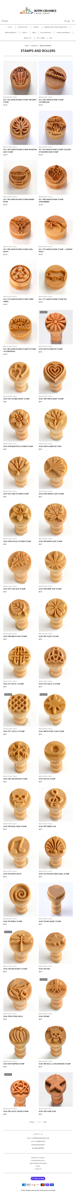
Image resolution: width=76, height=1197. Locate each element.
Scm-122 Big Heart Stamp (50, 921)
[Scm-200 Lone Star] (56, 1089)
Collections (34, 45)
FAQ (50, 38)
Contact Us (38, 1169)
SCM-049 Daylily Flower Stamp (17, 541)
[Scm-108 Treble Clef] (56, 804)
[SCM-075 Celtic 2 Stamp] (56, 662)
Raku (34, 32)
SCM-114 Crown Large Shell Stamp (54, 874)
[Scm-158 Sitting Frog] (20, 994)
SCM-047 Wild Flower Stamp (16, 494)
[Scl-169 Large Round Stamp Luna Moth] (20, 227)
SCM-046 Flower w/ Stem (50, 446)
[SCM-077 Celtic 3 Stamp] (20, 709)
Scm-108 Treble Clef (47, 826)
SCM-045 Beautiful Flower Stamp (18, 446)
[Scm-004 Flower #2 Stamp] (56, 327)
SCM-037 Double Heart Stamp (16, 399)
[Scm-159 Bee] (56, 994)
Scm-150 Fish (44, 969)
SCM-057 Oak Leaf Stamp (14, 589)
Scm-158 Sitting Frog (13, 1016)
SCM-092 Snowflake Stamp (15, 779)
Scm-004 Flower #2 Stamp (51, 349)
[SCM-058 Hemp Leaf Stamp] (56, 567)
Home (27, 45)
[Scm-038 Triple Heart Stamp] (56, 377)
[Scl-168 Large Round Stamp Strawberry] (56, 177)
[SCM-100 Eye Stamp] (56, 757)
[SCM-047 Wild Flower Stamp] (20, 472)
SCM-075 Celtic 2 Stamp (49, 684)
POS (38, 1190)
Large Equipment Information (38, 1163)
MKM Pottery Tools (10, 97)
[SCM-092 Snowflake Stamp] (20, 757)
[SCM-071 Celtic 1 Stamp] (20, 662)
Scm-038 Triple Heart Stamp (51, 399)
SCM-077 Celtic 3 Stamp (14, 731)
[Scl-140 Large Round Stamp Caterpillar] (56, 78)
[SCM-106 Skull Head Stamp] (20, 804)
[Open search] (3, 21)
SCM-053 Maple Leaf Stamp (50, 541)
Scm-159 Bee (44, 1016)
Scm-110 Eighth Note (12, 874)
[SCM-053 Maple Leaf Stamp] (56, 519)
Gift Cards (41, 38)
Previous (32, 1122)
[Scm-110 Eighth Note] (20, 852)
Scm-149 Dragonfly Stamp (15, 969)
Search (6, 21)
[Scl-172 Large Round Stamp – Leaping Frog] (56, 227)
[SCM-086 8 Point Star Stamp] (56, 709)
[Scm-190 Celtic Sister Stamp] (20, 1089)
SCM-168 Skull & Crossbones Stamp (55, 1064)
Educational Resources (38, 1160)
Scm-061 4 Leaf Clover (49, 636)
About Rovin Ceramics (38, 1157)
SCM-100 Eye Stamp (47, 779)
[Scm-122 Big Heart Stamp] (56, 899)
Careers (38, 1166)
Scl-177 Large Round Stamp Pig (53, 299)
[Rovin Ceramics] (38, 10)
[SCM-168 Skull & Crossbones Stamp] (56, 1042)
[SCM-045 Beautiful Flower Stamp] (20, 424)
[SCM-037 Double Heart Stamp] (20, 377)
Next (45, 1122)
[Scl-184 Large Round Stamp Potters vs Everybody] (20, 327)
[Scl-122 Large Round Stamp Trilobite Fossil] (20, 78)
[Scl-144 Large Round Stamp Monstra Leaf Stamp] (20, 128)
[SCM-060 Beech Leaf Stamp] (20, 614)
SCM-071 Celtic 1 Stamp (13, 684)
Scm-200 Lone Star (47, 1111)
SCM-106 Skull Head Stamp (15, 826)
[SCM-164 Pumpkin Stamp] (20, 1042)
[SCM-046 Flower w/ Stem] (56, 424)
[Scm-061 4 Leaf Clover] (56, 614)
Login (68, 21)
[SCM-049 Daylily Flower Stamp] (20, 519)
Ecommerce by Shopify (48, 1190)
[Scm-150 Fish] (56, 947)
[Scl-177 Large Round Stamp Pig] (56, 277)
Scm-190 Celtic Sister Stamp (16, 1111)
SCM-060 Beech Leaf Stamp (15, 636)
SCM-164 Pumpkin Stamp (13, 1064)
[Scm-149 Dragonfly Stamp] (20, 947)
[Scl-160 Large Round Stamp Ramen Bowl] (20, 177)
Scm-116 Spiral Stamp (12, 921)
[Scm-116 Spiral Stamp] (20, 899)
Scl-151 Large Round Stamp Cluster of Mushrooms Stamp (55, 150)
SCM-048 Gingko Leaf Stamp (51, 494)
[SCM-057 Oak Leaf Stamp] (20, 567)
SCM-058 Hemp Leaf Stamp (50, 589)
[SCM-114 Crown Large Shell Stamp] (56, 852)
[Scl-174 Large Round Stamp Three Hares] (20, 277)
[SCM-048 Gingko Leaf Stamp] (56, 472)
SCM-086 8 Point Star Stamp (51, 731)
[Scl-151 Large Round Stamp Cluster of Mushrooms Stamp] (56, 128)
